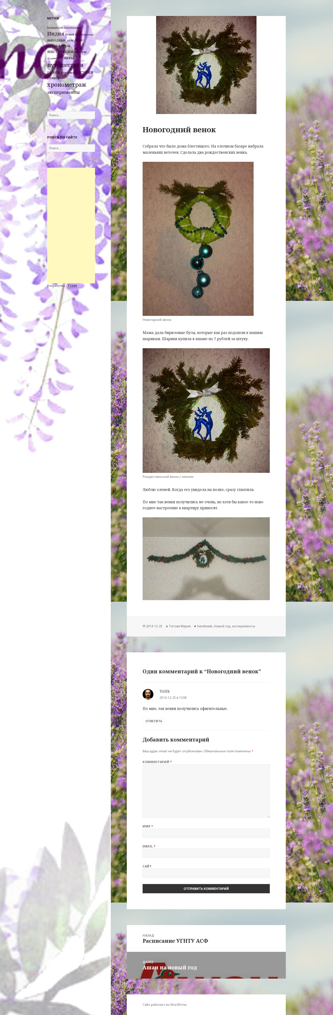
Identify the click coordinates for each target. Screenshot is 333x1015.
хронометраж (66, 84)
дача (70, 40)
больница (87, 34)
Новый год (72, 34)
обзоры (80, 51)
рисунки (84, 72)
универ (53, 77)
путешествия (65, 64)
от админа (52, 58)
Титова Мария (180, 626)
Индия (55, 33)
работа (53, 72)
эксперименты (63, 92)
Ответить (153, 721)
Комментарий (157, 762)
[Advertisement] (71, 225)
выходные (56, 40)
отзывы (66, 57)
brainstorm (55, 27)
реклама (67, 72)
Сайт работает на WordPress (165, 1004)
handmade (71, 27)
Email (149, 846)
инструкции (60, 51)
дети (78, 40)
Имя (148, 826)
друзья (53, 45)
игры (65, 45)
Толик (72, 286)
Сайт (147, 866)
